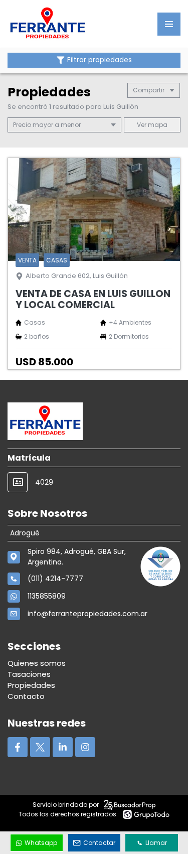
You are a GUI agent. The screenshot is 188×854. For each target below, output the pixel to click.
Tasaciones (29, 674)
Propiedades (31, 685)
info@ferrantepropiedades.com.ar (87, 614)
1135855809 (47, 596)
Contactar (99, 842)
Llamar (156, 842)
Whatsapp (41, 842)
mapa (156, 124)
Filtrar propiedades (99, 60)
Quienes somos (37, 663)
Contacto (26, 696)
